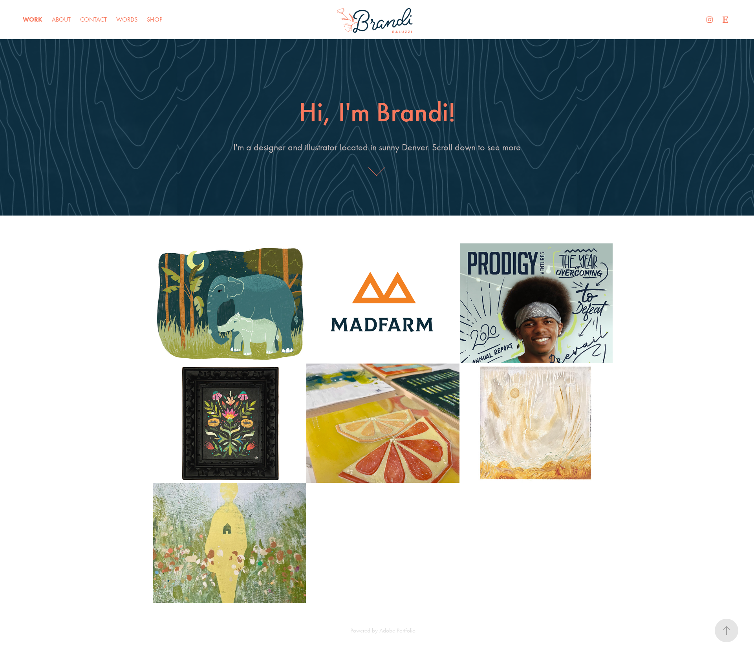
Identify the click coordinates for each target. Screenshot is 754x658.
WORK (32, 19)
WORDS (126, 19)
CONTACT (93, 19)
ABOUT (61, 19)
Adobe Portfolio (397, 630)
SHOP (154, 19)
